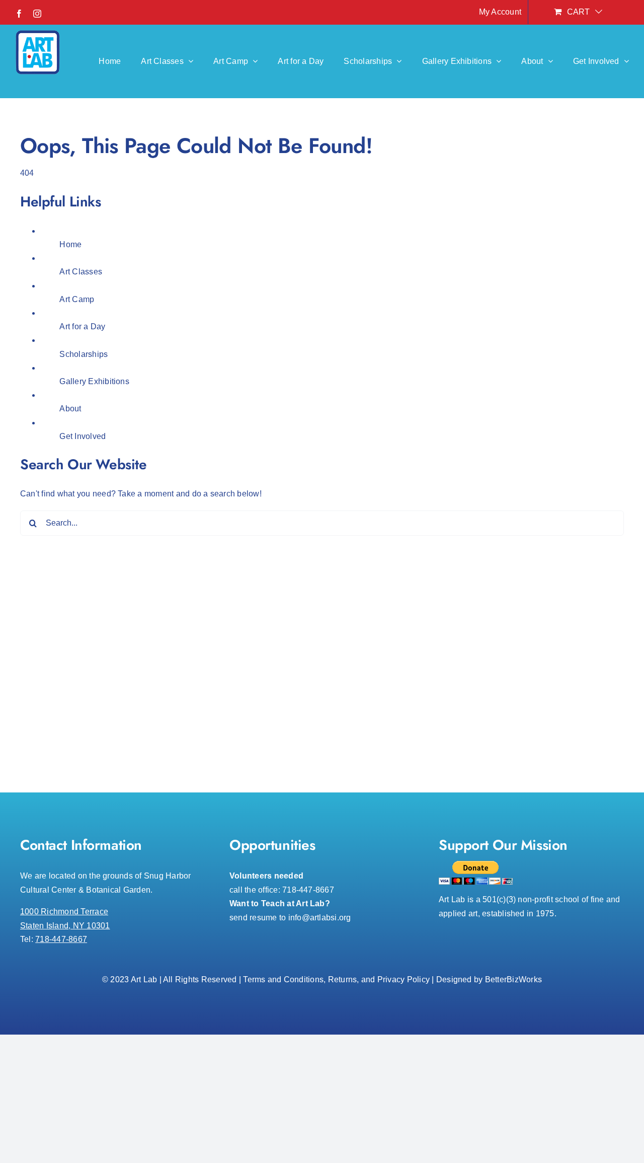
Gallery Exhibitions (94, 381)
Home (70, 244)
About (70, 408)
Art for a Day (82, 326)
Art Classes (80, 271)
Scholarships (83, 354)
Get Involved (82, 436)
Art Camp (76, 299)
